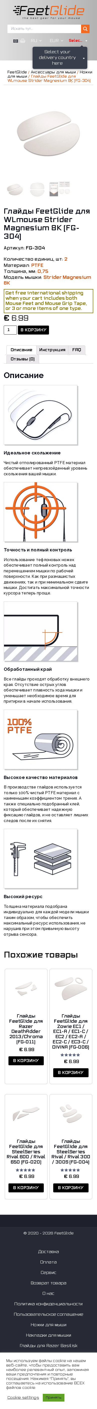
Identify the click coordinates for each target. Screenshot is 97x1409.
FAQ (76, 350)
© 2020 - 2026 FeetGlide (48, 1233)
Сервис (48, 1273)
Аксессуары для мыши (53, 72)
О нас (48, 1294)
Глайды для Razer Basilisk (49, 1346)
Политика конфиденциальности (48, 1304)
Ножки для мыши (48, 1325)
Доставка (48, 1252)
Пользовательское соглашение (48, 1314)
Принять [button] (53, 1397)
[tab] (21, 349)
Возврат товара (49, 1283)
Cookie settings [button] (23, 1398)
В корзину (34, 330)
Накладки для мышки (48, 1335)
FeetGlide (17, 72)
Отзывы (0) (23, 359)
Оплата (48, 1262)
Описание (21, 350)
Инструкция (52, 350)
